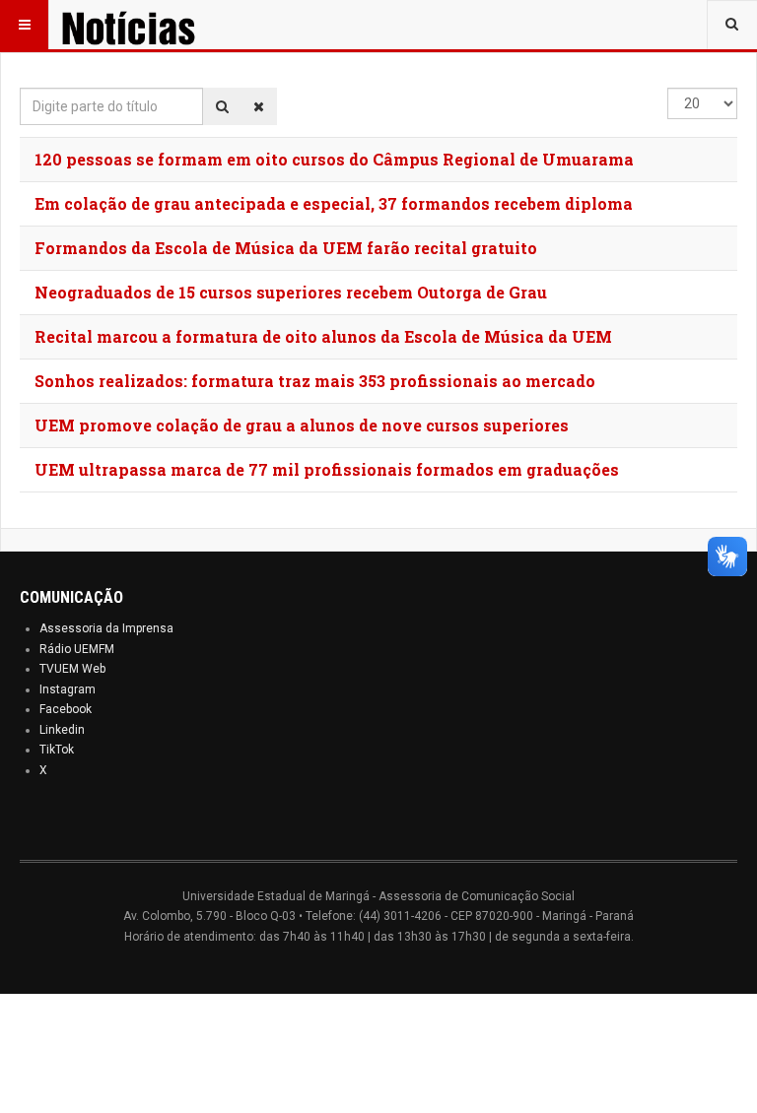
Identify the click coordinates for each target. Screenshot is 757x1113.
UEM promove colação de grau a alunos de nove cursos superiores (301, 425)
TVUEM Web (72, 669)
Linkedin (62, 730)
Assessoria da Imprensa (106, 628)
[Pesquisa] (222, 106)
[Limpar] (259, 106)
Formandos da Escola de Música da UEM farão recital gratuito (285, 247)
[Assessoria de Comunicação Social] (155, 24)
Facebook (65, 709)
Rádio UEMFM (76, 649)
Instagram (67, 689)
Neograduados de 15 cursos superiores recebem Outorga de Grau (290, 292)
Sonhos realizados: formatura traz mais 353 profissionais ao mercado (314, 380)
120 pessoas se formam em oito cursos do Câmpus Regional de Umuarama (334, 159)
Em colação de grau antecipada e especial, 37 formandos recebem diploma (333, 203)
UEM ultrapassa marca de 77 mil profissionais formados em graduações (326, 469)
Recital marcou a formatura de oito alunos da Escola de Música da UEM (323, 336)
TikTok (56, 749)
